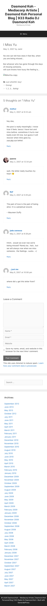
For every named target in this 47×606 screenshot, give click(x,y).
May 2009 (8, 500)
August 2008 (10, 529)
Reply (9, 146)
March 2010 (9, 467)
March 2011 (9, 430)
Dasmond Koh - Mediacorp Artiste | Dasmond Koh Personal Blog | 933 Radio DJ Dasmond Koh (23, 14)
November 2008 (11, 519)
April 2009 (9, 503)
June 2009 (9, 496)
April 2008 (8, 543)
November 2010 (11, 443)
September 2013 (11, 404)
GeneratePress (23, 603)
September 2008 (11, 526)
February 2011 (10, 433)
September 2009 (11, 486)
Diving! (9, 85)
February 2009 (10, 510)
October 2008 (10, 523)
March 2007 (9, 586)
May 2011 (8, 424)
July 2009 (8, 493)
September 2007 (11, 566)
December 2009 (11, 477)
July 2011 (8, 417)
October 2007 (10, 563)
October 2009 (10, 483)
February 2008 (10, 549)
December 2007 (11, 556)
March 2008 (9, 546)
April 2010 (8, 463)
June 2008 (9, 536)
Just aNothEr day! (14, 82)
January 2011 (10, 437)
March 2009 (9, 506)
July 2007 (8, 572)
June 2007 (9, 576)
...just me (14, 269)
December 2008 (11, 516)
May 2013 (8, 410)
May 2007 (8, 579)
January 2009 (10, 513)
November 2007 (11, 559)
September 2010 (11, 447)
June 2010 (9, 457)
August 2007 (10, 569)
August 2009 (10, 490)
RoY (11, 192)
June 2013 (9, 407)
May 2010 (8, 460)
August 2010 (10, 450)
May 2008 (8, 539)
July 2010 (8, 453)
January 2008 (10, 553)
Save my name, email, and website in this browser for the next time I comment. (24, 350)
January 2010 (10, 473)
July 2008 (8, 533)
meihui (13, 109)
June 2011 (8, 420)
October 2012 (10, 414)
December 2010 (11, 440)
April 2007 (8, 582)
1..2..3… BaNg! (12, 89)
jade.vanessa (16, 231)
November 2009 (11, 480)
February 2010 (10, 470)
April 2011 (8, 427)
